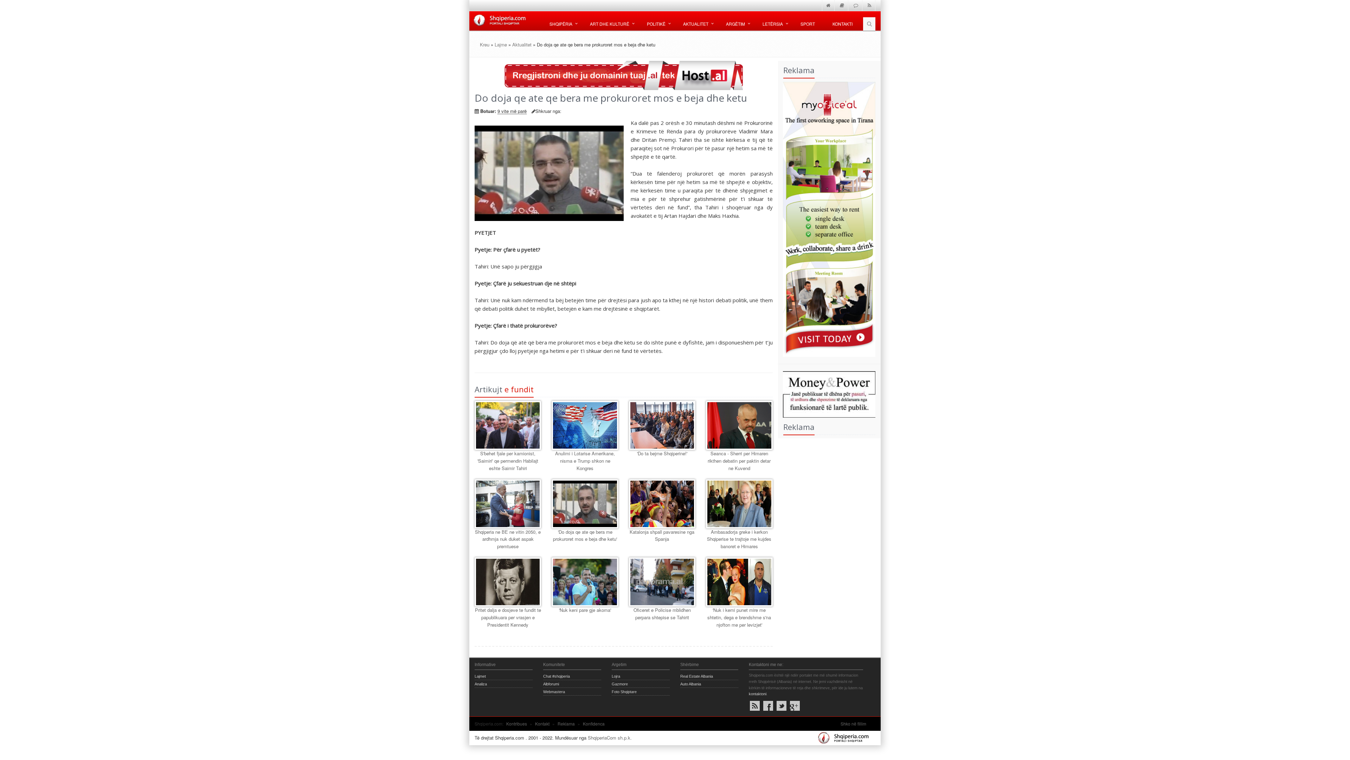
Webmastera (554, 692)
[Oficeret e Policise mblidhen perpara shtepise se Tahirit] (662, 582)
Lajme (501, 44)
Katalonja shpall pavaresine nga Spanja (662, 535)
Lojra (616, 676)
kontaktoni (757, 694)
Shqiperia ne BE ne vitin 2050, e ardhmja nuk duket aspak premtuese (508, 539)
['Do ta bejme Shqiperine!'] (662, 425)
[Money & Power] (827, 393)
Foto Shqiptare (624, 692)
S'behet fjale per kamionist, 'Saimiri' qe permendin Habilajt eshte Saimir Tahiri (507, 460)
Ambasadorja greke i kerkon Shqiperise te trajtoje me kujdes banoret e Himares (739, 539)
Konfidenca (594, 724)
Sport (808, 24)
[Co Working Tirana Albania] (827, 218)
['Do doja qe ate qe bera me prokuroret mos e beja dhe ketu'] (585, 503)
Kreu (484, 44)
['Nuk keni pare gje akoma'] (585, 582)
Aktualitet (695, 24)
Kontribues (516, 724)
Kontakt (542, 724)
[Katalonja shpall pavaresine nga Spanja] (662, 503)
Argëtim (735, 24)
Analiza (481, 684)
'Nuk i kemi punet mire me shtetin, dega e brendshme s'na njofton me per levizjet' (739, 617)
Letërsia (773, 24)
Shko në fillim (853, 724)
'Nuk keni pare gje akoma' (585, 610)
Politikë (656, 24)
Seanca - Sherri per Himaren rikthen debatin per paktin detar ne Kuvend (739, 460)
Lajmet (480, 676)
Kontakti (842, 24)
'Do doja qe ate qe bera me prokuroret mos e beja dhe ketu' (585, 535)
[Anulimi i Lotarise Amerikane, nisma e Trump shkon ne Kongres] (585, 425)
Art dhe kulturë (609, 24)
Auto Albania (690, 684)
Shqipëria (560, 24)
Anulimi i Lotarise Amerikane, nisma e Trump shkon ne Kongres (585, 460)
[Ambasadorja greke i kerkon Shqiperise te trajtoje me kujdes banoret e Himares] (739, 503)
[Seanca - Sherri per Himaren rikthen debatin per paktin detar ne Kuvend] (739, 425)
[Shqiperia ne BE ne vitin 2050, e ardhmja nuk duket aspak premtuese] (508, 503)
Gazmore (620, 684)
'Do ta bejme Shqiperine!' (662, 453)
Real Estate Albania (696, 676)
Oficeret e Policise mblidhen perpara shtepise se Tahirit (662, 614)
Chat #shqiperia (556, 676)
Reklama (566, 724)
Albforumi (551, 684)
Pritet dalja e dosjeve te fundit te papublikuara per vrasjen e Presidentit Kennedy (508, 617)
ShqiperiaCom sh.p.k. (610, 737)
